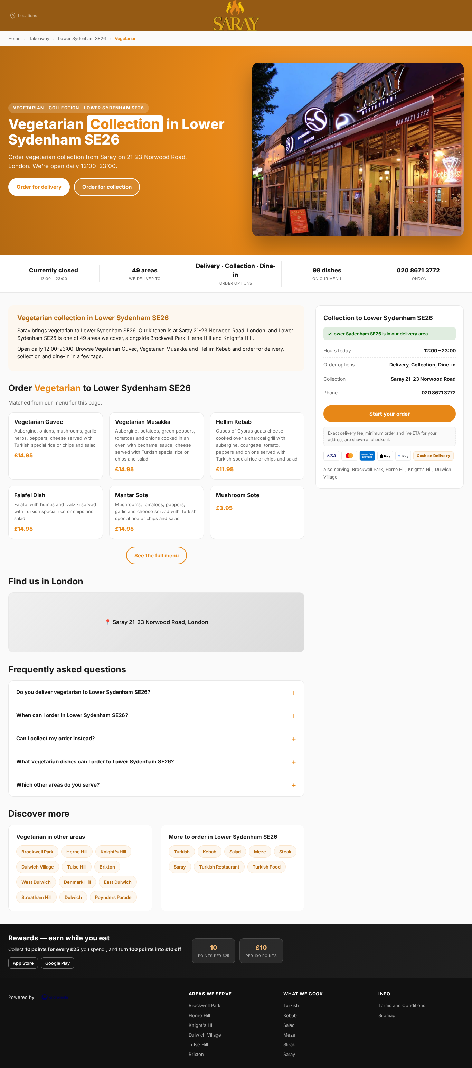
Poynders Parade (113, 897)
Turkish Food (267, 867)
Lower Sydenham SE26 (82, 38)
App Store (23, 963)
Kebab (209, 851)
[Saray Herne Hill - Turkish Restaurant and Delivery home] (236, 15)
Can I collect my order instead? (55, 738)
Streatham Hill (36, 897)
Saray (180, 867)
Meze (260, 851)
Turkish (182, 851)
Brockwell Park (37, 851)
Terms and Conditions (401, 1005)
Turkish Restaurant (219, 867)
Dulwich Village (37, 867)
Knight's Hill (113, 851)
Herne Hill (76, 851)
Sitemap (386, 1015)
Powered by (21, 997)
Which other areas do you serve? (58, 784)
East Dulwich (118, 882)
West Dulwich (36, 882)
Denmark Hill (77, 882)
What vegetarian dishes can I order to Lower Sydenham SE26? (95, 761)
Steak (285, 851)
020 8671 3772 (418, 270)
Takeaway (39, 38)
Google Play (57, 963)
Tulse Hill (76, 867)
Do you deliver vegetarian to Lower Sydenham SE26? (83, 692)
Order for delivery (39, 187)
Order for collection (107, 187)
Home (14, 38)
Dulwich (73, 897)
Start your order (389, 413)
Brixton (107, 867)
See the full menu (156, 555)
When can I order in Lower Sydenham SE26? (72, 715)
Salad (235, 851)
